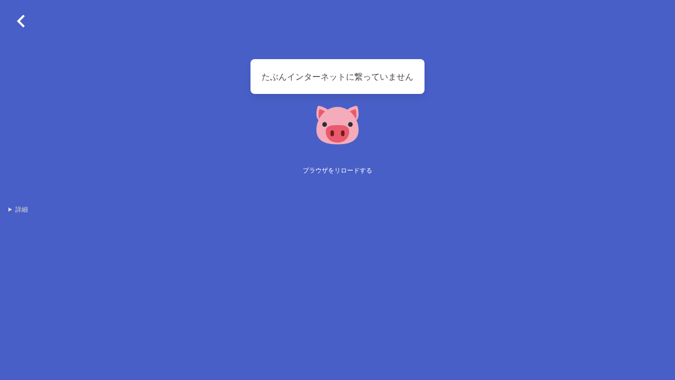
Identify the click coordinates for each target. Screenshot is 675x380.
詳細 (21, 209)
